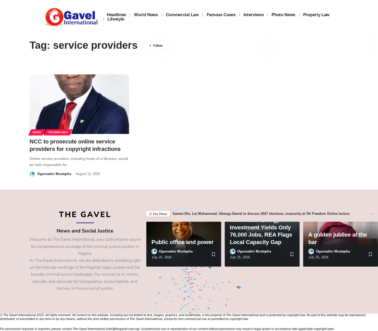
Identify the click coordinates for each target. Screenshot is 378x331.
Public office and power (182, 242)
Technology (58, 132)
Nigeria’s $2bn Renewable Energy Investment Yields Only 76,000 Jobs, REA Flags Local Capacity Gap (261, 227)
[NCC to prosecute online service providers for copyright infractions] (79, 104)
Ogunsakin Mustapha (54, 174)
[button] (372, 214)
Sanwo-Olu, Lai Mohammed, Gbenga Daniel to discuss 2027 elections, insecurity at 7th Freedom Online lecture (261, 214)
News (37, 132)
